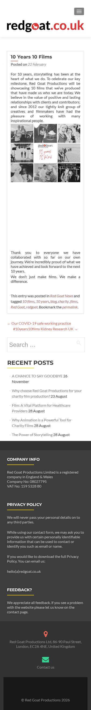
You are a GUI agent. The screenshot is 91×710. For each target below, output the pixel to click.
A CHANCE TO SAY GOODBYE (37, 376)
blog (53, 301)
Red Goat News (61, 296)
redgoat (32, 307)
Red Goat (18, 307)
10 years (42, 301)
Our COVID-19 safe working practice (39, 323)
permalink (70, 307)
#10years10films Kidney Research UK (45, 329)
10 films (28, 301)
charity (63, 301)
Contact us (45, 667)
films (73, 301)
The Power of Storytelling (32, 434)
